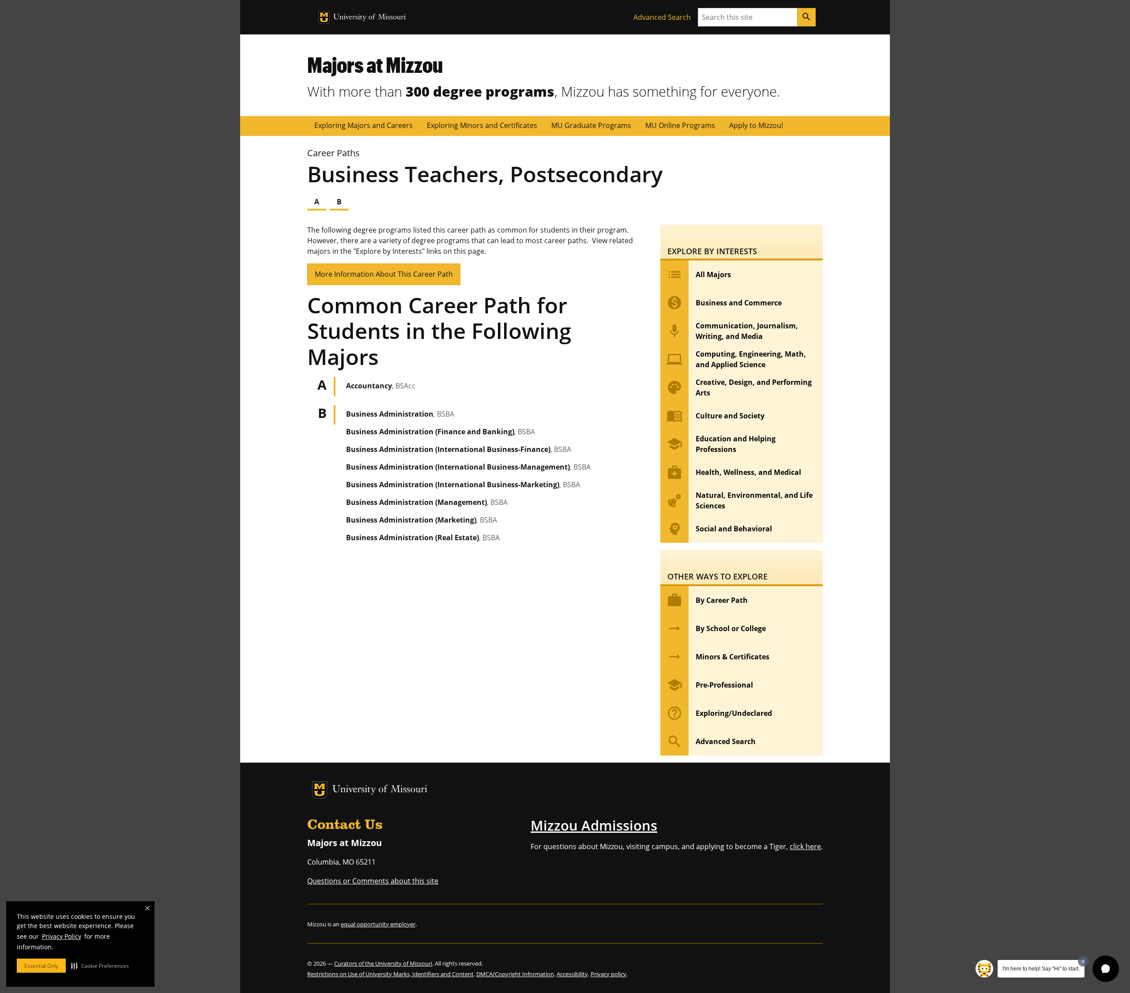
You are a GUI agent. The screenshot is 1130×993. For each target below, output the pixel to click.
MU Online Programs (680, 125)
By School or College (716, 628)
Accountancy (380, 386)
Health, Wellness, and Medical (734, 472)
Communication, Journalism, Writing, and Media (732, 331)
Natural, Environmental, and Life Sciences (740, 500)
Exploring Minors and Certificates (482, 125)
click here (805, 846)
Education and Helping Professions (721, 444)
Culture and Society (716, 416)
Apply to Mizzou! (756, 125)
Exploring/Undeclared (719, 713)
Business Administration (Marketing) (421, 520)
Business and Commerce (724, 303)
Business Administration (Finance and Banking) (440, 431)
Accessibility (572, 974)
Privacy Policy (61, 936)
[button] (100, 966)
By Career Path (707, 600)
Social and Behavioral (719, 529)
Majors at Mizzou (375, 64)
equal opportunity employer (378, 924)
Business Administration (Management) (427, 502)
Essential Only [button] (41, 966)
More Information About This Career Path (384, 274)
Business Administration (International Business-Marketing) (463, 484)
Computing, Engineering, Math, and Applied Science (736, 359)
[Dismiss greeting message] (1083, 961)
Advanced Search (662, 17)
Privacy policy (608, 974)
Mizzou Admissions (594, 825)
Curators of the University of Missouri (383, 963)
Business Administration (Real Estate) (423, 537)
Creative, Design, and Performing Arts (739, 387)
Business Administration (400, 414)
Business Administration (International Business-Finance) (458, 449)
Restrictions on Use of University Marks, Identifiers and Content (390, 974)
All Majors (699, 274)
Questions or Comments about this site (372, 881)
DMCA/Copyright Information (515, 974)
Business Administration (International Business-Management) (468, 467)
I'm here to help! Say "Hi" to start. (1041, 969)
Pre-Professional (710, 685)
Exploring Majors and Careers (363, 125)
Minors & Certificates (718, 657)
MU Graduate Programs (591, 125)
